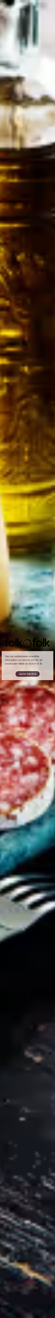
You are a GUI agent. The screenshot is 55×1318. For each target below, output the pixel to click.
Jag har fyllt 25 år (28, 674)
